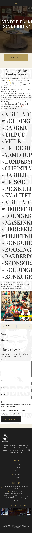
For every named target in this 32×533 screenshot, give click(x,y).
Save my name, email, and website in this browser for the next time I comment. (16, 405)
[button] (16, 3)
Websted (3, 395)
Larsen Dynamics (20, 525)
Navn (3, 380)
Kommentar (5, 360)
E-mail (3, 387)
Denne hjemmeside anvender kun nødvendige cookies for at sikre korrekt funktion (16, 526)
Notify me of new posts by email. (10, 414)
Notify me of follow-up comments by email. (13, 410)
